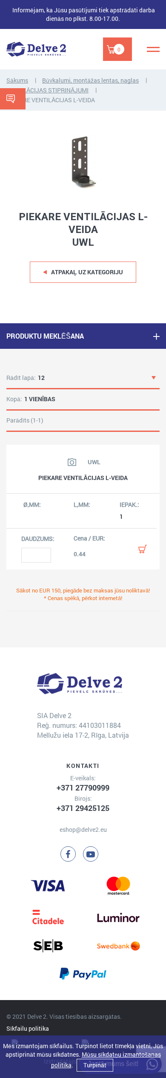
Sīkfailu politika (27, 1028)
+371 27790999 (83, 787)
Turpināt (94, 1065)
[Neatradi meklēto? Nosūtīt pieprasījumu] (13, 98)
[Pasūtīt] (142, 549)
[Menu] (153, 49)
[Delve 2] (36, 49)
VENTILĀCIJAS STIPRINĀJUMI (47, 90)
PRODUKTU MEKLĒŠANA (45, 335)
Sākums (17, 80)
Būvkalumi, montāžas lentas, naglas (90, 80)
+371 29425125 (83, 808)
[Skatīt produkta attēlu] (72, 462)
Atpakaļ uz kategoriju (87, 272)
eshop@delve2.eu (83, 829)
